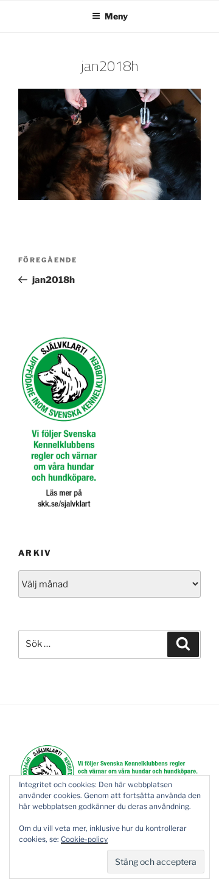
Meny (116, 16)
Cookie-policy (84, 839)
